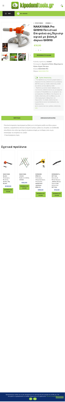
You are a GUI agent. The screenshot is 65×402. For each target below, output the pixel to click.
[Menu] (3, 6)
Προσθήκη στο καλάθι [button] (8, 190)
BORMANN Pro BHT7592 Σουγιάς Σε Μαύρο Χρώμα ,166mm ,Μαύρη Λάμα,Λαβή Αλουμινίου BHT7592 (56, 181)
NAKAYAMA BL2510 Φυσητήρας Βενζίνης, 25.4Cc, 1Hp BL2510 (6, 179)
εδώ (36, 108)
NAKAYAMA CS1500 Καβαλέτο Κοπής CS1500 (24, 177)
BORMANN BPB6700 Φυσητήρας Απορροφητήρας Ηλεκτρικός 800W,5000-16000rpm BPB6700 (40, 181)
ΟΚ (31, 399)
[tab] (16, 118)
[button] (28, 25)
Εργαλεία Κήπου (47, 64)
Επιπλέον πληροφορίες (48, 118)
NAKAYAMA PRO (43, 69)
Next (30, 55)
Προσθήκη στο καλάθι (44, 55)
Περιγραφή (17, 118)
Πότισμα (46, 66)
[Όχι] (60, 397)
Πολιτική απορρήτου (51, 396)
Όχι (35, 399)
